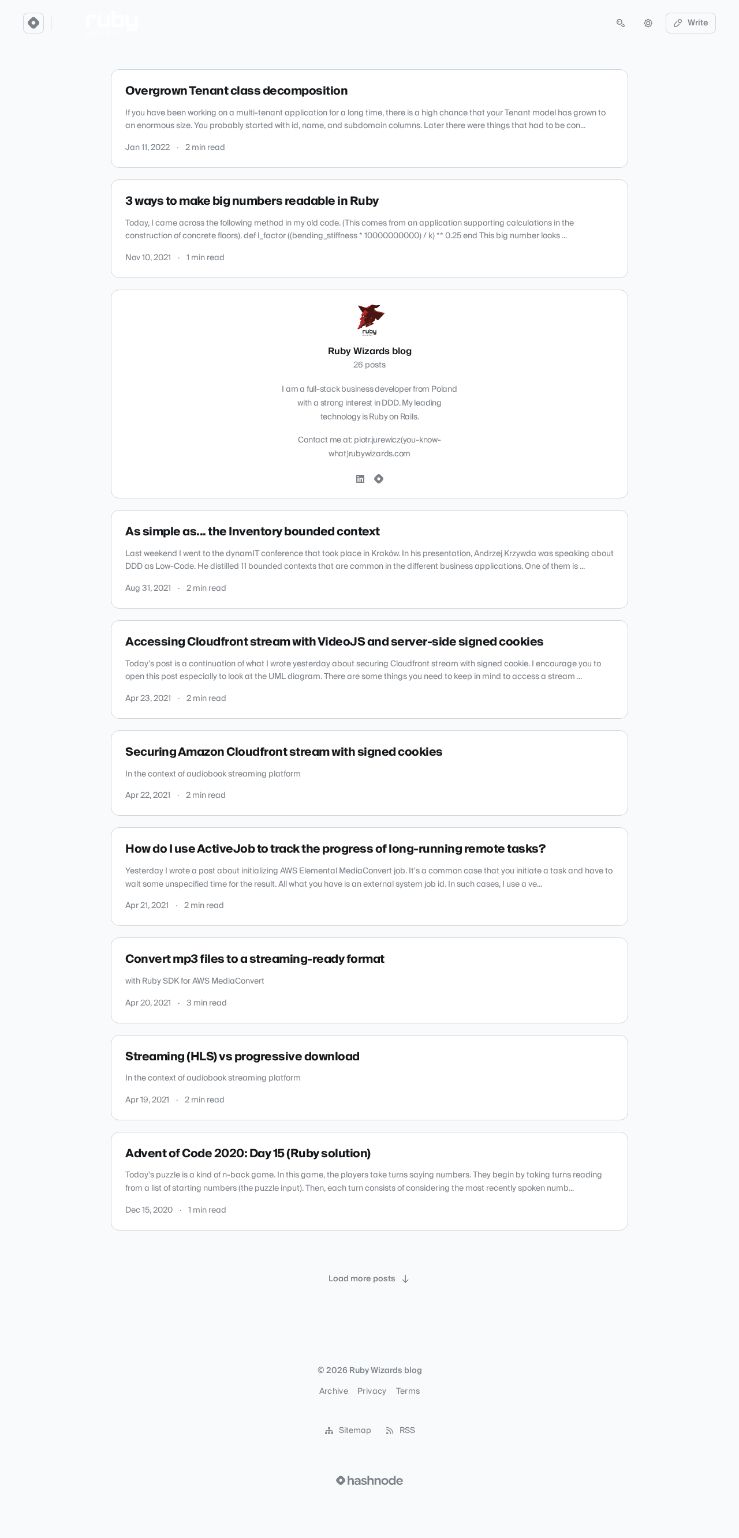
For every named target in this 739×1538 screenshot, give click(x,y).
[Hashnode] (379, 479)
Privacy (371, 1391)
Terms (408, 1391)
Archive (333, 1391)
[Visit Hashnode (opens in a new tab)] (369, 1480)
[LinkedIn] (360, 479)
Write (698, 23)
